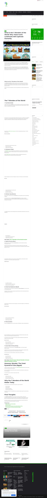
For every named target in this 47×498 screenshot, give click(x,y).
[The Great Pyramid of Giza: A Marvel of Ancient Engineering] (17, 455)
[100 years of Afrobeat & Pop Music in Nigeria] (15, 474)
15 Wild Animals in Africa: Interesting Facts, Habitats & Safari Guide (39, 75)
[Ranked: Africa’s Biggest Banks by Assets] (34, 68)
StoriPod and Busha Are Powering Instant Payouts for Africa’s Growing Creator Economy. (11, 430)
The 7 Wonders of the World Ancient (18, 239)
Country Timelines (34, 137)
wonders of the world (22, 412)
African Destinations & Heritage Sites (36, 119)
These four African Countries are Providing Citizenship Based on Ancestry (25, 459)
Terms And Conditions (29, 496)
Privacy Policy (25, 496)
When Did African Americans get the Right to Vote (20, 478)
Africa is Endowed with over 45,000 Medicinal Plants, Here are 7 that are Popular (20, 481)
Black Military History (34, 132)
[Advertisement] (30, 5)
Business (25, 472)
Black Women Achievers (35, 135)
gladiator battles (9, 154)
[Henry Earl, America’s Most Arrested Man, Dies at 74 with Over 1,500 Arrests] (8, 455)
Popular (37, 61)
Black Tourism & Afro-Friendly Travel (36, 133)
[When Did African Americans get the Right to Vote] (15, 478)
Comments (41, 61)
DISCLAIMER (39, 496)
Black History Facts (34, 129)
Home (5, 29)
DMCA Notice (33, 496)
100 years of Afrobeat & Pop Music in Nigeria (20, 473)
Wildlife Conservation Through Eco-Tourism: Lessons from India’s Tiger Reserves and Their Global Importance (39, 79)
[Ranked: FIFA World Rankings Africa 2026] (34, 65)
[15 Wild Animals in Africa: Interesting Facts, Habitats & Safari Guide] (34, 75)
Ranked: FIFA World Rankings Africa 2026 (10, 473)
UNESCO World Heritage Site (12, 131)
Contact (36, 496)
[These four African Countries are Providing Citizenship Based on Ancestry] (25, 455)
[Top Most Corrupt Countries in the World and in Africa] (15, 486)
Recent (33, 61)
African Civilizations (34, 117)
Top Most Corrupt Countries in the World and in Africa (20, 486)
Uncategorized (26, 480)
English (39, 0)
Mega (8, 40)
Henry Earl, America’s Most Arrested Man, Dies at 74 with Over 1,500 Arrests (8, 459)
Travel (33, 134)
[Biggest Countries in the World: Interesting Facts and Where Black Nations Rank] (34, 71)
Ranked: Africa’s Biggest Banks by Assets (10, 477)
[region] (9, 493)
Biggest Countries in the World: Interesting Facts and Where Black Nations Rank (10, 480)
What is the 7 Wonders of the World (13, 412)
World (7, 29)
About (22, 496)
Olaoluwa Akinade (20, 495)
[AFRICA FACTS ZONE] (6, 4)
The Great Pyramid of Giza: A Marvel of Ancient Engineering (16, 459)
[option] (16, 431)
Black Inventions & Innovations (35, 130)
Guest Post (42, 496)
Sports (33, 136)
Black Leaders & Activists (35, 131)
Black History (25, 473)
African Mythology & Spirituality (35, 118)
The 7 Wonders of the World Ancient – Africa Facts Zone (20, 490)
